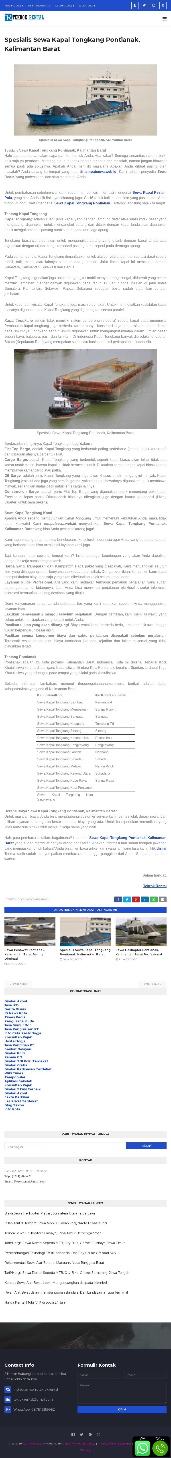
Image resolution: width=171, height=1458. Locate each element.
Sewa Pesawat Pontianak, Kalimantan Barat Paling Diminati (24, 954)
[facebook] (134, 5)
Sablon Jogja (86, 5)
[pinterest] (163, 5)
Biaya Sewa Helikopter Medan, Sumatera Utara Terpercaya (49, 1213)
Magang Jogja (13, 5)
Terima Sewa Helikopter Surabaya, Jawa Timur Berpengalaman (53, 1233)
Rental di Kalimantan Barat (27, 899)
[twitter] (144, 5)
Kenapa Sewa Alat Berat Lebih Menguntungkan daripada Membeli (56, 1283)
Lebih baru (19, 984)
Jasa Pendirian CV (39, 5)
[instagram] (153, 5)
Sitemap (85, 1450)
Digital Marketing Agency (79, 1443)
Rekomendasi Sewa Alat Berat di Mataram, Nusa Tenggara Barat (54, 1263)
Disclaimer (124, 1443)
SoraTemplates (32, 1443)
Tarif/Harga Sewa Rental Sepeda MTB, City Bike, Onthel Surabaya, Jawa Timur (64, 1243)
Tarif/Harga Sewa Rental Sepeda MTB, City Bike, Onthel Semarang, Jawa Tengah (66, 1273)
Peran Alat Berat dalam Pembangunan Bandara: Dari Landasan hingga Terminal (66, 1292)
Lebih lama (151, 984)
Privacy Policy (107, 1443)
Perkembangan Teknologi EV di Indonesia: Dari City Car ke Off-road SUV (60, 1253)
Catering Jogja (64, 5)
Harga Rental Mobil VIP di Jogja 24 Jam (35, 1302)
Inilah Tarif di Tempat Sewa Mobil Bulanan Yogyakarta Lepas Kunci (55, 1223)
